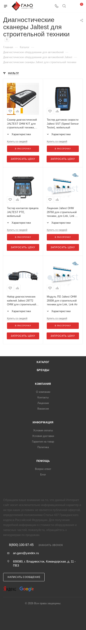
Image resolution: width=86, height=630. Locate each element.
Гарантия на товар (43, 441)
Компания (43, 383)
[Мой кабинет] (71, 6)
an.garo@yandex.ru (26, 553)
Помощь (43, 460)
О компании (43, 391)
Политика (43, 447)
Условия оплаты (43, 430)
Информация (43, 422)
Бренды (43, 370)
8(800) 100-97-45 (21, 545)
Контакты (43, 397)
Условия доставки (43, 436)
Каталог (43, 362)
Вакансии (43, 408)
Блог (43, 474)
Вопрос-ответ (43, 468)
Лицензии (43, 403)
